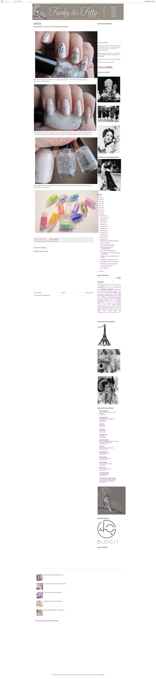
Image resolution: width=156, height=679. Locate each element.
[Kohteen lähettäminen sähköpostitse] (50, 239)
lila (113, 303)
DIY (47, 241)
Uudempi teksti (37, 292)
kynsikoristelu (100, 301)
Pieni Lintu (102, 429)
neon (108, 306)
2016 (100, 207)
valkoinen (107, 312)
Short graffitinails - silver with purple (109, 261)
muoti (102, 306)
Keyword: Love (103, 434)
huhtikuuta (103, 232)
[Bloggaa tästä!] (52, 239)
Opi (120, 285)
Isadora (103, 286)
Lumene (116, 286)
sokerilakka (103, 309)
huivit (98, 297)
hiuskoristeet (118, 295)
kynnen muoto (113, 300)
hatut (111, 294)
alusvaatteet (104, 291)
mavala (119, 304)
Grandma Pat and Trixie (104, 453)
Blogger (102, 674)
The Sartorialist (103, 462)
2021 (100, 197)
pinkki (103, 307)
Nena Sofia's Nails (104, 440)
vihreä (110, 312)
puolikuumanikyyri (109, 307)
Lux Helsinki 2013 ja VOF (106, 266)
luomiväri (99, 304)
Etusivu (63, 292)
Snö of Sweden (115, 287)
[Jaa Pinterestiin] (57, 239)
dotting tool (111, 292)
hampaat (102, 294)
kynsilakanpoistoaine (108, 301)
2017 (100, 205)
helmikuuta (103, 237)
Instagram (55, 620)
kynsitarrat (115, 301)
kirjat (98, 300)
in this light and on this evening (107, 478)
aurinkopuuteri (100, 292)
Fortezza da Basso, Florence (105, 463)
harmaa (107, 294)
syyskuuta (102, 222)
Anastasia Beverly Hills (102, 284)
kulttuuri (106, 300)
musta (105, 306)
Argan (109, 284)
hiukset (113, 295)
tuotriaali (104, 310)
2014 (100, 212)
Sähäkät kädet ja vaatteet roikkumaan (109, 241)
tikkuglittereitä (72, 134)
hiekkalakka (108, 295)
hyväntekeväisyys (111, 297)
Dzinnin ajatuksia (103, 410)
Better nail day (103, 457)
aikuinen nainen (42, 241)
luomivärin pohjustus (106, 304)
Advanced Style (103, 451)
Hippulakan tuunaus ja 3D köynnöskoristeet (106, 248)
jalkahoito (119, 297)
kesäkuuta (103, 228)
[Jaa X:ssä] (53, 239)
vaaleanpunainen (101, 312)
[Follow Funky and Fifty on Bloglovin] (103, 73)
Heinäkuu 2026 (102, 430)
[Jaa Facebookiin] (55, 239)
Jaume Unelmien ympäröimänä (108, 250)
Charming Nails (103, 417)
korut (102, 300)
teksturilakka (116, 309)
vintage (113, 312)
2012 (100, 271)
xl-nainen (118, 312)
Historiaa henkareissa (104, 474)
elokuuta (102, 224)
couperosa (106, 292)
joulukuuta (103, 216)
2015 (100, 209)
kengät (114, 298)
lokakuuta (102, 220)
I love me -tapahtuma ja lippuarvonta (53, 592)
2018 (100, 203)
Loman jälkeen (102, 436)
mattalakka (114, 304)
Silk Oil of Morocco (107, 287)
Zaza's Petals (102, 467)
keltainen (111, 298)
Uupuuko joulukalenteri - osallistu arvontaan (55, 583)
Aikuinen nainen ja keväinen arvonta (53, 601)
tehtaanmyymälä (109, 309)
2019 (100, 201)
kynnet (53, 241)
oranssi (113, 306)
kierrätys (119, 298)
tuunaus (115, 310)
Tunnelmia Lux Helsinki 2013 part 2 (109, 259)
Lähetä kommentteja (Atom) (43, 295)
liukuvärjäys (118, 303)
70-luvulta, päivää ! (104, 473)
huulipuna (103, 297)
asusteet (109, 291)
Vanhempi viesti (89, 292)
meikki (98, 306)
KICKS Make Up (109, 285)
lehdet (98, 303)
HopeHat (99, 285)
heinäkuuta (103, 226)
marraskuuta (103, 218)
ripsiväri (115, 307)
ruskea (119, 307)
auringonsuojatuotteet (116, 291)
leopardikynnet (109, 303)
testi (120, 309)
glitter (50, 241)
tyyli (120, 310)
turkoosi (110, 310)
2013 (100, 214)
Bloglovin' (45, 620)
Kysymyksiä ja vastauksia (105, 469)
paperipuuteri (118, 306)
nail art (56, 241)
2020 (100, 199)
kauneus (106, 298)
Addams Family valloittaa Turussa (106, 447)
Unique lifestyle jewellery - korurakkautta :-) (54, 610)
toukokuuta (103, 230)
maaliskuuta (103, 235)
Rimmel (101, 287)
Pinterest (50, 620)
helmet (115, 294)
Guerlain (115, 284)
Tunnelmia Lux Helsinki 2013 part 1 (109, 263)
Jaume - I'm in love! (105, 243)
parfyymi (99, 307)
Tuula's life (102, 446)
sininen (98, 309)
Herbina (119, 284)
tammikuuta (103, 239)
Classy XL (102, 424)
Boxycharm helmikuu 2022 (105, 458)
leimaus (103, 303)
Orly (98, 287)
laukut (119, 301)
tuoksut (99, 310)
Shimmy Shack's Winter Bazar (107, 245)
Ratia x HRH (102, 425)
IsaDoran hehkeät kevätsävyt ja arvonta (53, 575)
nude (110, 306)
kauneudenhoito (100, 298)
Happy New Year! (104, 268)
